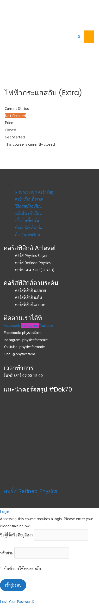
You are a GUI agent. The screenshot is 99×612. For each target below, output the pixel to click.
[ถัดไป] (90, 306)
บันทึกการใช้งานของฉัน (22, 568)
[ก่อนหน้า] (8, 306)
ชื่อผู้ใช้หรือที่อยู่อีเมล (16, 534)
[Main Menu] (89, 36)
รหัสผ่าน (6, 552)
